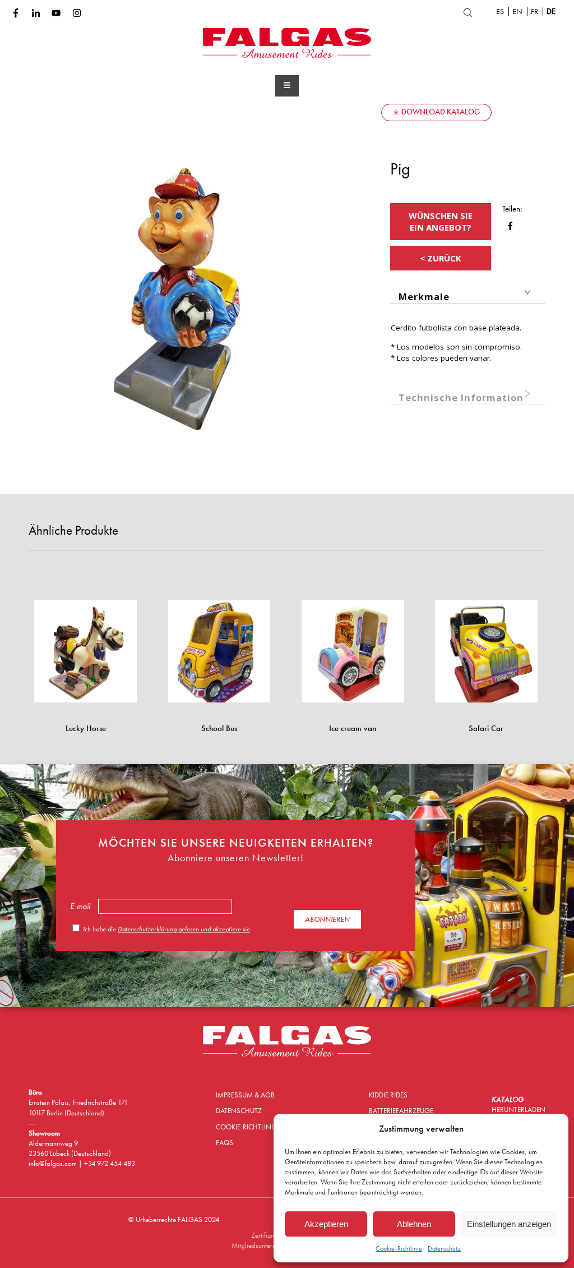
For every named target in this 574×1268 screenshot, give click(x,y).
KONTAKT (314, 111)
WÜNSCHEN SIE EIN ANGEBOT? (441, 221)
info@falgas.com (53, 1163)
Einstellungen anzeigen (509, 1224)
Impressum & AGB (245, 1095)
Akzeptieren (326, 1224)
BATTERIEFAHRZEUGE (401, 1110)
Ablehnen (414, 1224)
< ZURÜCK (440, 258)
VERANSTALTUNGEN (241, 112)
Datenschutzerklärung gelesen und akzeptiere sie (184, 929)
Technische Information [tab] (461, 397)
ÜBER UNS (168, 112)
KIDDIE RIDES (388, 1095)
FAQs (361, 111)
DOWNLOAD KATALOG (440, 112)
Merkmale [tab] (424, 296)
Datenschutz (444, 1248)
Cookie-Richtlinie (399, 1248)
